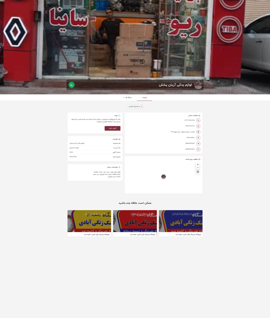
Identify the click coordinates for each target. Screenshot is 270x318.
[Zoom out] (197, 167)
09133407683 (190, 126)
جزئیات (144, 98)
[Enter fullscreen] (197, 171)
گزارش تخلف (112, 128)
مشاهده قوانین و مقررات (104, 122)
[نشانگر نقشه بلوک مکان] (163, 176)
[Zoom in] (197, 164)
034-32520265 (189, 120)
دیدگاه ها (128, 98)
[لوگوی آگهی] (198, 85)
